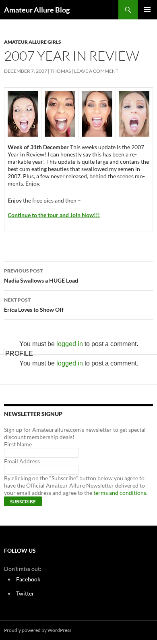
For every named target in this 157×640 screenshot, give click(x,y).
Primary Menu (147, 9)
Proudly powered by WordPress (37, 630)
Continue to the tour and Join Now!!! (54, 214)
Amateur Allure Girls (32, 42)
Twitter (25, 593)
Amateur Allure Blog (37, 9)
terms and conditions (119, 492)
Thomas (60, 71)
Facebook (28, 579)
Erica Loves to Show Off (34, 305)
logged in (69, 343)
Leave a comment (96, 71)
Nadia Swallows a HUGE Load (41, 276)
